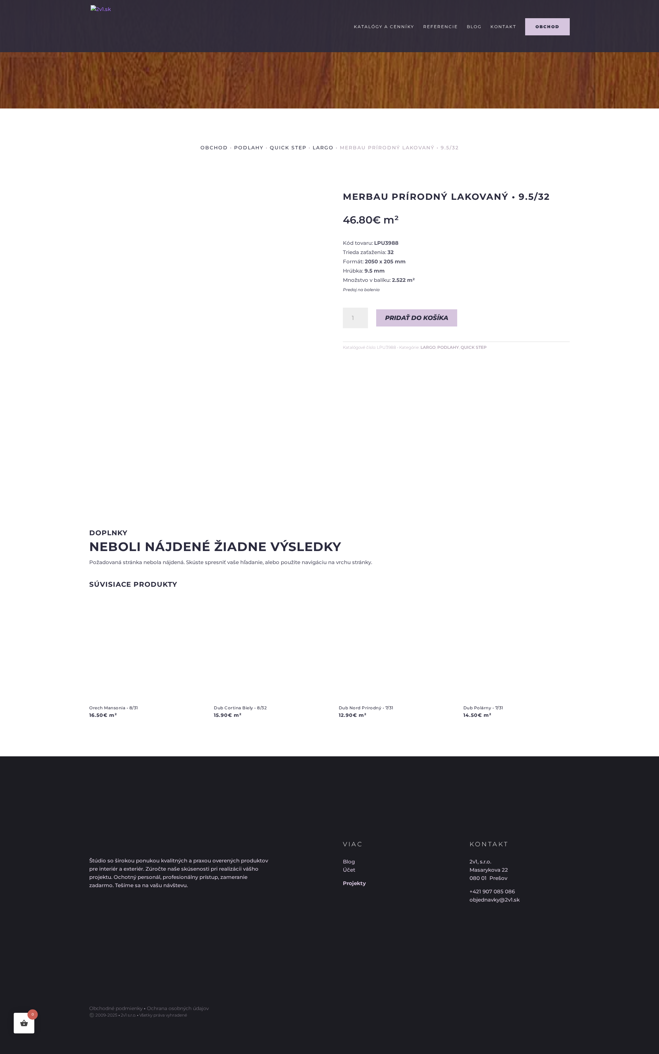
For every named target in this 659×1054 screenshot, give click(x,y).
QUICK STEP (288, 147)
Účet (349, 870)
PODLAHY (249, 147)
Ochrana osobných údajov (178, 1008)
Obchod (214, 147)
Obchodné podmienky (115, 1008)
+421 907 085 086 (492, 891)
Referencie (440, 26)
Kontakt (503, 26)
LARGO (323, 147)
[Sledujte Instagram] (123, 914)
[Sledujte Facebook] (98, 914)
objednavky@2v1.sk (495, 899)
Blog (474, 26)
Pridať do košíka (416, 318)
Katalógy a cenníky (384, 26)
